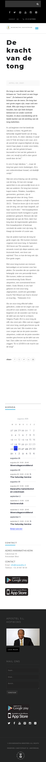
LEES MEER (13, 650)
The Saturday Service (20, 477)
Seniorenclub (16, 503)
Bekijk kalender (16, 528)
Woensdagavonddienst (21, 465)
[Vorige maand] (11, 417)
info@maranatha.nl (18, 565)
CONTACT (12, 19)
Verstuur (12, 692)
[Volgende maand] (34, 417)
